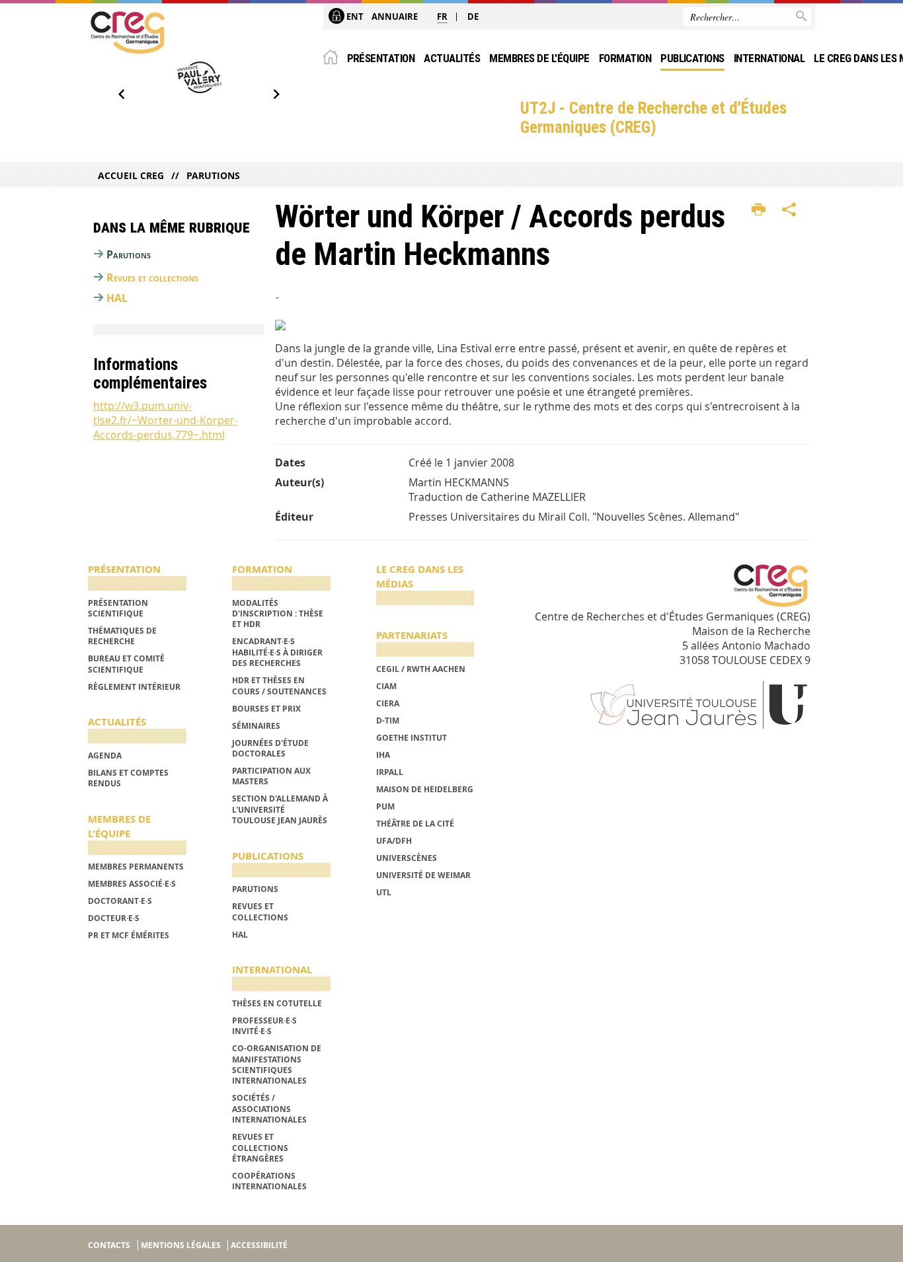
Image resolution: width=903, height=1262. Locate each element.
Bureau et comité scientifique (126, 664)
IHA (383, 755)
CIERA (387, 703)
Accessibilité (259, 1245)
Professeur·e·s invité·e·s (264, 1026)
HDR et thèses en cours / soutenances (279, 685)
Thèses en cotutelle (277, 1003)
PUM (385, 806)
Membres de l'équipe (539, 58)
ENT (354, 16)
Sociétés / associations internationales (269, 1108)
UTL (383, 892)
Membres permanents (136, 866)
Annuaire (395, 16)
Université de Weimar (423, 875)
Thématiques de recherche (122, 636)
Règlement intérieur (134, 686)
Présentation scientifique (118, 608)
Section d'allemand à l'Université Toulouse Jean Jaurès (280, 809)
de (473, 16)
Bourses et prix (266, 708)
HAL (117, 298)
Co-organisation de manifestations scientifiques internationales (276, 1064)
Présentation (381, 58)
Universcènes (406, 858)
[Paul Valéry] (199, 77)
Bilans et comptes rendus (128, 778)
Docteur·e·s (113, 918)
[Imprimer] (759, 210)
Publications (692, 58)
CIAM (386, 686)
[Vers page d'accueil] (127, 32)
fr (442, 16)
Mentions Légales (181, 1245)
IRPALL (389, 772)
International (769, 58)
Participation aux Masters (271, 776)
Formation (625, 58)
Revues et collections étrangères (260, 1147)
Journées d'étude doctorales (270, 748)
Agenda (105, 755)
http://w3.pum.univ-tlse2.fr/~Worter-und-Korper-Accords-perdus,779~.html (165, 420)
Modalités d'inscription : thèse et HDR (277, 613)
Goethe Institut (411, 737)
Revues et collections (152, 277)
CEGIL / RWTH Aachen (420, 669)
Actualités (452, 58)
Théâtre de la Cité (415, 823)
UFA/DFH (394, 840)
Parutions (213, 175)
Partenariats (412, 635)
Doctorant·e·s (120, 901)
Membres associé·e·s (132, 883)
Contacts (109, 1245)
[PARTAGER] (789, 210)
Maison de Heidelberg (424, 789)
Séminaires (256, 725)
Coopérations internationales (269, 1181)
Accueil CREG (131, 175)
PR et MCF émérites (128, 935)
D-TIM (387, 720)
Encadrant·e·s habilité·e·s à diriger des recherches (277, 652)
